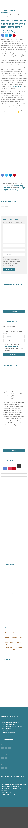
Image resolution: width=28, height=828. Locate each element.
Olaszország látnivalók (8, 692)
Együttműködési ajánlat (8, 732)
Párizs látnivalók (7, 649)
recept (19, 640)
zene (17, 33)
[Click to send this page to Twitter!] (6, 35)
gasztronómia (14, 637)
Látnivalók (8, 683)
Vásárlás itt (14, 311)
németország (19, 647)
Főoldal (4, 10)
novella (12, 632)
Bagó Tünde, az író (7, 728)
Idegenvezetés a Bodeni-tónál (10, 786)
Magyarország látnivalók (11, 685)
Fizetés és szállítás (7, 792)
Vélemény (16, 697)
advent (6, 642)
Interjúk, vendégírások (19, 678)
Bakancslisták (8, 671)
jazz (18, 31)
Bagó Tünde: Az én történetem (10, 722)
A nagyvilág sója (6, 13)
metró (25, 31)
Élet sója (12, 10)
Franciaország (7, 637)
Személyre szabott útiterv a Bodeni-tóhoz (14, 784)
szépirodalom (19, 644)
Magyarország (7, 640)
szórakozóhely (6, 33)
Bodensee (7, 644)
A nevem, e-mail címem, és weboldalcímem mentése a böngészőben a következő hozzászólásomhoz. (11, 262)
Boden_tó (13, 644)
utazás (13, 33)
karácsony (12, 642)
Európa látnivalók (9, 674)
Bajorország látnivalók (10, 669)
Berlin (4, 31)
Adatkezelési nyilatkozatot (12, 346)
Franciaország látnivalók (10, 676)
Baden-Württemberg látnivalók (11, 667)
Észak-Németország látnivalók (11, 700)
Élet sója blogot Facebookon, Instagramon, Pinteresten (14, 190)
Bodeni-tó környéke (9, 647)
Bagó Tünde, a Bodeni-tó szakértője (12, 726)
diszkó (9, 31)
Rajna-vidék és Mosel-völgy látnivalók (12, 695)
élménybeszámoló (9, 635)
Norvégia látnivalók (8, 688)
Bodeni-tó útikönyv (7, 782)
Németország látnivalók (11, 690)
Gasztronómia (8, 678)
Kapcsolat (5, 730)
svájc (14, 649)
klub (21, 31)
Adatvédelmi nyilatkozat (9, 794)
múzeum (16, 635)
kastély (21, 637)
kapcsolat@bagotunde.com (16, 819)
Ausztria (19, 642)
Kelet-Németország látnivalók (11, 681)
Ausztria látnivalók (19, 664)
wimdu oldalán (17, 86)
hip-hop (13, 31)
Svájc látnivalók (8, 697)
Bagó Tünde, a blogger (8, 724)
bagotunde (14, 640)
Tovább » (14, 450)
